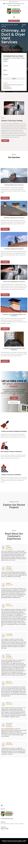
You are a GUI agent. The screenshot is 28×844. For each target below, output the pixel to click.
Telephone (4, 827)
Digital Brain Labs (21, 841)
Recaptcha (5, 74)
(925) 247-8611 (4, 829)
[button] (14, 17)
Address (3, 822)
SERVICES (3, 809)
